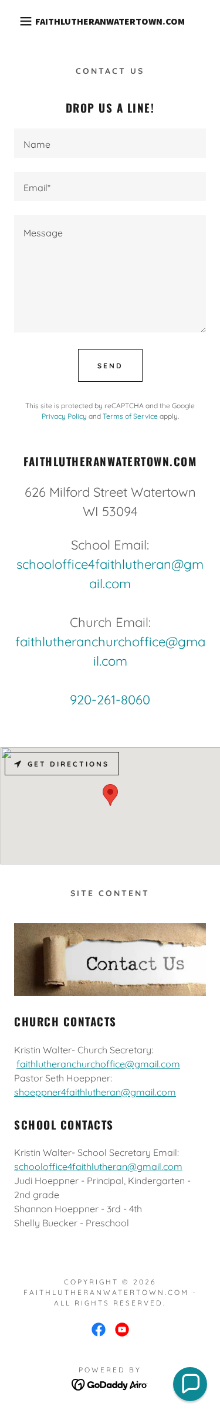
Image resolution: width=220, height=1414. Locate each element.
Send (110, 365)
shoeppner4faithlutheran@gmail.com (95, 1092)
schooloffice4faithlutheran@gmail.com (98, 1166)
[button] (17, 21)
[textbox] (110, 143)
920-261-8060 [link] (110, 699)
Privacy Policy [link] (64, 416)
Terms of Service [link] (130, 416)
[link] (110, 21)
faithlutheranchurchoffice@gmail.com (98, 1064)
